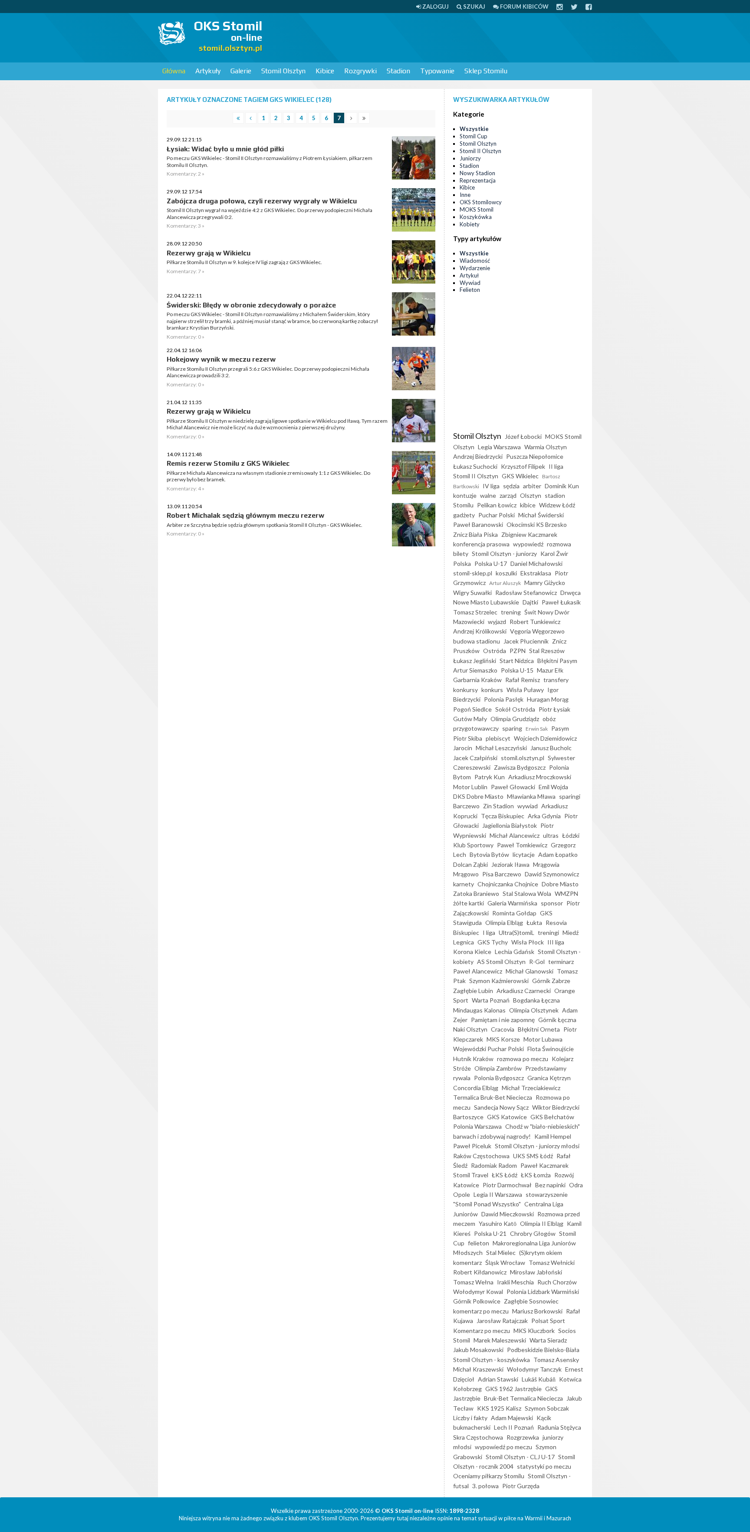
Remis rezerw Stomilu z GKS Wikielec (228, 463)
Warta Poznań (491, 1000)
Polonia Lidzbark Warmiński (543, 1291)
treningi (548, 932)
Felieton (470, 289)
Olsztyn (530, 495)
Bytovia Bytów (489, 854)
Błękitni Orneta (539, 1029)
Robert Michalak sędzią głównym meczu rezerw (245, 515)
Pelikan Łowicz (496, 505)
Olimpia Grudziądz (514, 718)
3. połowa (485, 1486)
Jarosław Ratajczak (502, 1320)
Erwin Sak (537, 728)
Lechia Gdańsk (514, 951)
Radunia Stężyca (559, 1427)
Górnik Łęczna (557, 1019)
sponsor (552, 903)
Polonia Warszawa (477, 1126)
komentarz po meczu (481, 1311)
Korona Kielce (472, 951)
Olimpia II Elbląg (541, 1223)
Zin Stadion (498, 806)
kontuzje (465, 495)
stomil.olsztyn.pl (522, 757)
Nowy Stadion (477, 173)
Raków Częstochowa (481, 1156)
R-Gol (537, 961)
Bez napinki (550, 1185)
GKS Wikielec (520, 476)
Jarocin (462, 747)
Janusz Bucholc (551, 747)
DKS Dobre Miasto (478, 796)
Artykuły (207, 71)
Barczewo (466, 806)
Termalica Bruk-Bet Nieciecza (492, 1097)
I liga (489, 932)
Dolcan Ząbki (470, 864)
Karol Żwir (554, 553)
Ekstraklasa (535, 573)
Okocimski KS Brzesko (537, 524)
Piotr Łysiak (554, 709)
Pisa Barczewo (501, 874)
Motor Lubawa (542, 1039)
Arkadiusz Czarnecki (524, 990)
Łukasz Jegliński (474, 660)
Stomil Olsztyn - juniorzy (504, 553)
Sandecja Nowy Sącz (501, 1107)
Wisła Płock (527, 942)
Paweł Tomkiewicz (522, 845)
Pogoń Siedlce (472, 709)
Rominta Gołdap (514, 913)
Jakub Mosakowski (478, 1349)
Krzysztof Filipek (523, 466)
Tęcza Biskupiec (502, 816)
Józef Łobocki (523, 436)
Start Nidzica (517, 660)
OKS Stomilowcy (481, 202)
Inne (465, 194)
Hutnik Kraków (473, 1058)
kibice (528, 505)
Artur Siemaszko (475, 670)
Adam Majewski (512, 1417)
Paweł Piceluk (472, 1146)
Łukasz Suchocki (475, 466)
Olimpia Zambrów (498, 1068)
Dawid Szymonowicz (552, 874)
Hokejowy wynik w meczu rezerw (221, 359)
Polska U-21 (490, 1233)
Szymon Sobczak (547, 1408)
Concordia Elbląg (475, 1087)
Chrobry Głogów (533, 1233)
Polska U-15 (517, 670)
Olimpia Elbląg (504, 922)
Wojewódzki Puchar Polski (488, 1048)
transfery (556, 679)
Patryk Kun (489, 777)
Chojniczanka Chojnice (507, 884)
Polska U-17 (490, 563)
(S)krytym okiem (540, 1252)
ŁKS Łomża (536, 1175)
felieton (478, 1243)
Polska (462, 563)
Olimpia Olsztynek (534, 1010)
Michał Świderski (541, 515)
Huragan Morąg (548, 699)
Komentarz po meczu (481, 1330)
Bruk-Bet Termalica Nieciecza (523, 1398)
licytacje (524, 854)
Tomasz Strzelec (475, 612)
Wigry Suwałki (472, 592)
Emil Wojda (553, 786)
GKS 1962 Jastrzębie (513, 1388)
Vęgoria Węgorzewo (537, 631)
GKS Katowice (507, 1116)
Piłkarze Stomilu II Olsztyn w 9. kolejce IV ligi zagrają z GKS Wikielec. (244, 262)
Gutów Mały (470, 718)
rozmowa (559, 544)
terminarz (561, 961)
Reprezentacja (478, 180)
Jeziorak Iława (510, 864)
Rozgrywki (360, 71)
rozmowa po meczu (522, 1058)
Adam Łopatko (558, 854)
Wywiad (470, 282)
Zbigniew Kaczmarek (529, 534)
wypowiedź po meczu (503, 1446)
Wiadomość (475, 260)
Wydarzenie (475, 268)
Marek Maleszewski (500, 1340)
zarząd (508, 495)
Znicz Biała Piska (475, 534)
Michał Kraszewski (478, 1369)
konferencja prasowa (481, 544)
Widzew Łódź (557, 505)
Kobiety (470, 224)
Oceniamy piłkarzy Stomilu (488, 1476)
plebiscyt (498, 738)
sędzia (511, 486)
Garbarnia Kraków (477, 679)
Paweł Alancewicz (477, 971)
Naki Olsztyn (470, 1029)
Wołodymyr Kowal (478, 1291)
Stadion (398, 71)
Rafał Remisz (522, 679)
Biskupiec (466, 932)
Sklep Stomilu (485, 71)
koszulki (506, 573)
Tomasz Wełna (473, 1282)
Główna (173, 71)
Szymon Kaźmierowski (499, 980)
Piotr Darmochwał (507, 1185)
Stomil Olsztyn (283, 71)
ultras (551, 835)
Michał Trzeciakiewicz (531, 1087)
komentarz (467, 1262)
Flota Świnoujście (550, 1048)
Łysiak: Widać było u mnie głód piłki (225, 149)
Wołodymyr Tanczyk (534, 1369)
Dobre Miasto (560, 884)
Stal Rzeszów (547, 650)
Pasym (560, 728)
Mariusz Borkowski (537, 1311)
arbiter (532, 486)
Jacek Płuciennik (526, 641)
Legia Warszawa (499, 447)
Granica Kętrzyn (549, 1077)
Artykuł (469, 275)
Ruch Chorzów (557, 1282)
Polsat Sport (548, 1320)
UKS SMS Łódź (533, 1156)
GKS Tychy (492, 942)
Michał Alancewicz (514, 835)
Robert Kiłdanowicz (480, 1272)
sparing (512, 728)
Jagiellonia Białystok (509, 825)
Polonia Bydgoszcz (499, 1077)
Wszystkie (474, 128)
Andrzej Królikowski (480, 631)
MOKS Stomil (476, 209)
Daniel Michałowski (536, 563)
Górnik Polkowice (476, 1301)
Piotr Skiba (467, 738)
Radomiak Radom (494, 1165)
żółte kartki (468, 903)
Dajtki (530, 602)
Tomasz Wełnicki (552, 1262)
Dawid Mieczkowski (507, 1214)
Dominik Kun (562, 486)
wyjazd (497, 621)
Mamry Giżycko (544, 582)
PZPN (518, 650)
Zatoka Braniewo (476, 893)
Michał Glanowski (529, 971)
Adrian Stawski (498, 1379)
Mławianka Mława (531, 796)
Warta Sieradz (548, 1340)
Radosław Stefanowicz (526, 592)
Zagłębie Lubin (473, 990)
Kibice (325, 71)
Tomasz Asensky (556, 1359)
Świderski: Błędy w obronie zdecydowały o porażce (251, 305)
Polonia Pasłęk (503, 699)
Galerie (240, 71)
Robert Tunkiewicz (535, 621)
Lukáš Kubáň (539, 1379)
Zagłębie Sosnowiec (531, 1301)
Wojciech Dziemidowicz (545, 738)
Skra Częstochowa (478, 1437)
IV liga (491, 486)
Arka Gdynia (544, 816)
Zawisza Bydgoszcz (520, 767)
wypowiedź (528, 544)
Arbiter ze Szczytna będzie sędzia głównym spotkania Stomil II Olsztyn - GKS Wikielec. (264, 525)
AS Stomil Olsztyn (501, 961)
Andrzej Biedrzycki (478, 456)
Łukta (534, 922)
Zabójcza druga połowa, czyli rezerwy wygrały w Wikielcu (262, 201)
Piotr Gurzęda (520, 1486)
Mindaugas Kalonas (479, 1010)
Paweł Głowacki (513, 786)
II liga (556, 466)
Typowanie (437, 71)
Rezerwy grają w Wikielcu (208, 253)
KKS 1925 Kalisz (499, 1408)
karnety (463, 884)
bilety (460, 553)
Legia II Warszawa (498, 1194)
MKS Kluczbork (534, 1330)
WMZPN (566, 893)
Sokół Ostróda (515, 709)
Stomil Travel (470, 1175)
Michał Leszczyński (501, 747)
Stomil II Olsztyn (480, 150)
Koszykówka (476, 216)
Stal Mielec (501, 1252)
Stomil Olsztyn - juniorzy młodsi (537, 1146)
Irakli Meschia (515, 1282)
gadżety (464, 515)
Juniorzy (470, 158)
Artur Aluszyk (505, 583)
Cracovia (502, 1029)
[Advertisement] (434, 36)
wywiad (527, 806)
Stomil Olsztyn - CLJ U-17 (520, 1456)
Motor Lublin (470, 786)
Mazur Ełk (550, 670)
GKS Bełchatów (552, 1116)
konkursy (465, 689)
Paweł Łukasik (561, 602)
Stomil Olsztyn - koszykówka (491, 1359)
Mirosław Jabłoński (536, 1272)
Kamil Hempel (552, 1136)
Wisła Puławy (525, 689)
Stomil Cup (473, 136)
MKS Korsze (503, 1039)
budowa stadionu (476, 641)
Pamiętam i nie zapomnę (503, 1019)
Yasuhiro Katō (497, 1223)
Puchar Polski (496, 515)
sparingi (569, 796)
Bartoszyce (468, 1116)
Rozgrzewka (523, 1437)
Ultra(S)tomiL (516, 932)
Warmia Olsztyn (545, 447)
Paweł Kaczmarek (544, 1165)
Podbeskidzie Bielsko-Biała (543, 1349)
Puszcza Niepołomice (534, 456)
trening (511, 612)
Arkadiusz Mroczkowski (539, 777)
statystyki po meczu (544, 1466)
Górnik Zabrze (551, 980)
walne (488, 495)
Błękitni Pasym (557, 660)
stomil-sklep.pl (472, 573)
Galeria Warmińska (512, 903)
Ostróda (494, 650)
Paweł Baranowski (478, 524)
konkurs (492, 689)
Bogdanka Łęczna (536, 1000)
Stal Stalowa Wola (527, 893)
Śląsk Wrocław (505, 1262)
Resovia (556, 922)
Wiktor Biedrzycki (555, 1107)
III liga (555, 942)
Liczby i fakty (470, 1417)
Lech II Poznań (514, 1427)
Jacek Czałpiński (475, 757)
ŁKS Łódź (504, 1175)
